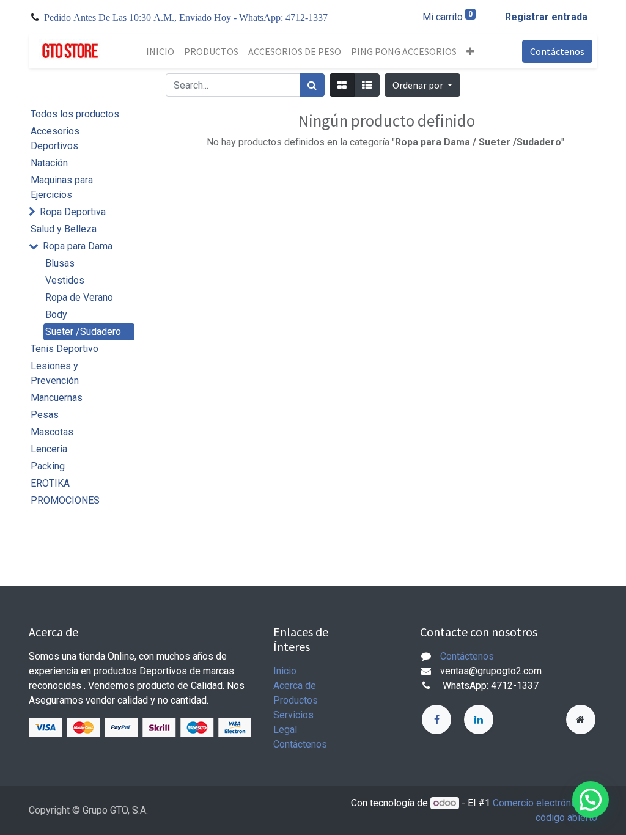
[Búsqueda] (312, 85)
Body (56, 314)
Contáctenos (557, 51)
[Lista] (367, 85)
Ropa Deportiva (73, 212)
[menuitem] (160, 51)
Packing (48, 466)
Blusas (60, 263)
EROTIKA (50, 483)
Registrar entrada (546, 17)
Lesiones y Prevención (55, 373)
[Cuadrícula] (342, 85)
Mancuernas (57, 397)
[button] (470, 51)
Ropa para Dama (77, 246)
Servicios (293, 715)
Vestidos (64, 280)
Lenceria (49, 449)
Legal (285, 729)
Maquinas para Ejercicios (62, 187)
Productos (295, 700)
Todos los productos (75, 114)
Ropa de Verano (79, 297)
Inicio (284, 671)
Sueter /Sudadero (83, 331)
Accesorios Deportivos (55, 138)
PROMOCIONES (65, 500)
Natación (49, 163)
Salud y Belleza (64, 229)
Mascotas (52, 432)
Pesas (45, 415)
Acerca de (294, 685)
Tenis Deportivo (64, 349)
